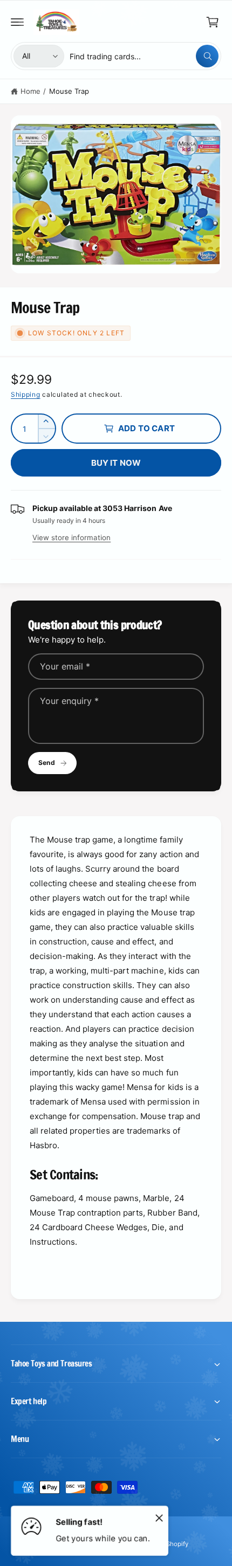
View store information (71, 537)
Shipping (25, 394)
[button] (17, 22)
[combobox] (144, 56)
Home (30, 91)
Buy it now (116, 463)
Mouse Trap (69, 91)
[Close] (159, 1517)
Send (46, 762)
